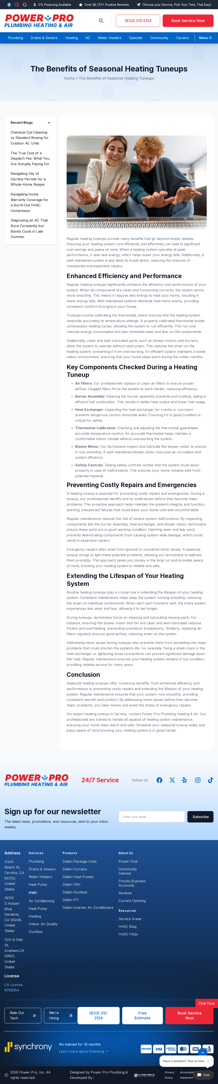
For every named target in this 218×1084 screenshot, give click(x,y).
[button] (205, 38)
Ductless (36, 931)
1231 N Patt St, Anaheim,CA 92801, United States (14, 953)
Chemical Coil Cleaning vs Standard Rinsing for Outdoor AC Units (30, 137)
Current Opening (132, 901)
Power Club (128, 861)
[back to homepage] (38, 20)
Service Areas (130, 919)
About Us (126, 853)
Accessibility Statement (188, 1075)
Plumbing (36, 861)
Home (69, 78)
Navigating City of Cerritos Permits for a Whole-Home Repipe (28, 179)
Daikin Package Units (80, 861)
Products (70, 853)
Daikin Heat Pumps (78, 877)
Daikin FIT (71, 900)
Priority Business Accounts (132, 883)
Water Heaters (40, 877)
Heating (35, 916)
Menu (203, 38)
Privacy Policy (169, 1075)
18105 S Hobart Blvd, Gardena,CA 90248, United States (13, 914)
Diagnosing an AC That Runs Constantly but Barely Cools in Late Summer (29, 228)
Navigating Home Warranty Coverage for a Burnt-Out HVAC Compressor (29, 202)
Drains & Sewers (42, 869)
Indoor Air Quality (43, 924)
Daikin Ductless (75, 892)
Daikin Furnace (75, 869)
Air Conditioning (41, 901)
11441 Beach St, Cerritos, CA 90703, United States (14, 875)
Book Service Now (188, 20)
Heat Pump (38, 884)
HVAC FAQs (128, 934)
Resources (127, 910)
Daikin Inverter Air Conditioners (88, 907)
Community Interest (128, 871)
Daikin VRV (71, 884)
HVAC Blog (127, 926)
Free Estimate (143, 1015)
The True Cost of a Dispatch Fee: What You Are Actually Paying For (30, 158)
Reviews (125, 893)
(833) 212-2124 (138, 20)
